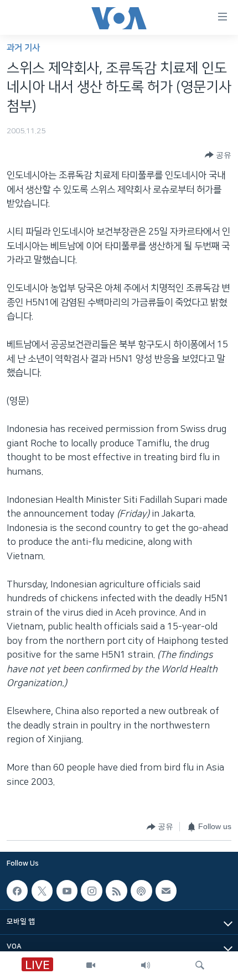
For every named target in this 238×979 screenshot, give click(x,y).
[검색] (199, 965)
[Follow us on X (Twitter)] (42, 890)
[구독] (166, 890)
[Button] (218, 155)
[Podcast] (141, 890)
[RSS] (116, 890)
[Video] (90, 965)
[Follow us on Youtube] (66, 890)
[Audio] (145, 965)
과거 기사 (23, 48)
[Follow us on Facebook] (17, 890)
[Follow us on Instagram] (91, 890)
